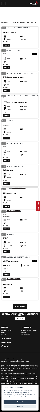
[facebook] (2, 346)
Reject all (20, 406)
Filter (33, 10)
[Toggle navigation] (3, 3)
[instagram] (5, 346)
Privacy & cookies (13, 361)
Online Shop (38, 206)
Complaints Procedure (23, 361)
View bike (6, 45)
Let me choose (24, 397)
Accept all (20, 402)
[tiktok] (8, 346)
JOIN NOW (20, 318)
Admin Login (4, 361)
